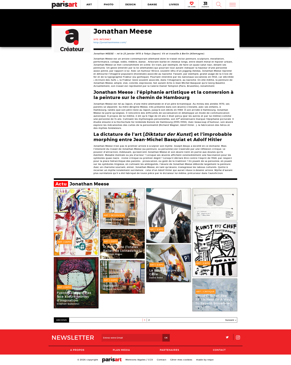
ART (89, 4)
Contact (219, 349)
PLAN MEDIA (121, 349)
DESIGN (130, 4)
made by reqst (205, 359)
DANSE (152, 4)
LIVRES (174, 4)
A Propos (77, 349)
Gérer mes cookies (181, 359)
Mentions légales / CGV (139, 359)
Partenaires (169, 349)
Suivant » (230, 320)
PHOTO (109, 4)
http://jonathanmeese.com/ (110, 42)
